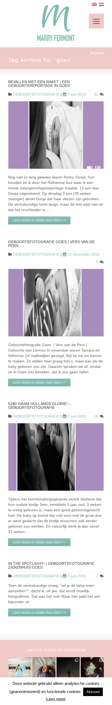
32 (96, 94)
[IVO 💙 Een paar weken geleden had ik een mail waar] (43, 668)
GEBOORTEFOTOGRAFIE (36, 94)
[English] (94, 4)
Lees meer (56, 699)
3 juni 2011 (76, 576)
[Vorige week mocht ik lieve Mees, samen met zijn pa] (92, 668)
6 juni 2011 (76, 416)
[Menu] (96, 21)
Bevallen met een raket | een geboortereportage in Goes (39, 84)
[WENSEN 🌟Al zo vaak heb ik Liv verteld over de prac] (68, 668)
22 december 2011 (83, 254)
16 (96, 416)
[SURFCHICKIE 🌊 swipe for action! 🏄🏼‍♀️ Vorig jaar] (19, 668)
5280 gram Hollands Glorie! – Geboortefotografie (39, 406)
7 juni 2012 (76, 94)
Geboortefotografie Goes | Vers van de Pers (51, 244)
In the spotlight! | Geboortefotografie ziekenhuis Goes (51, 565)
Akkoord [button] (92, 692)
